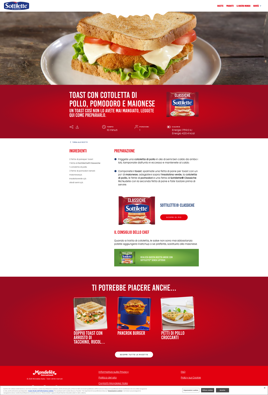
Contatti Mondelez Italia (113, 383)
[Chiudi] (264, 387)
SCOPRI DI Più (173, 217)
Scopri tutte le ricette (134, 355)
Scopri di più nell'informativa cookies (40, 391)
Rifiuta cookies (207, 390)
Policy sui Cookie (191, 377)
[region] (134, 390)
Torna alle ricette (80, 142)
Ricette (220, 5)
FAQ (183, 371)
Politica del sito (108, 377)
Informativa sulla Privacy (114, 371)
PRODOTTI (230, 5)
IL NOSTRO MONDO (243, 5)
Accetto (222, 390)
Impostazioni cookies (191, 390)
